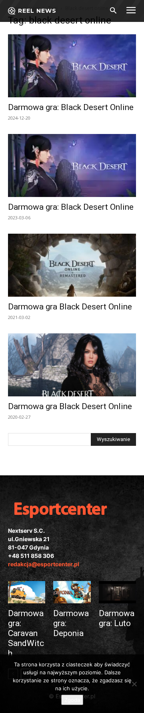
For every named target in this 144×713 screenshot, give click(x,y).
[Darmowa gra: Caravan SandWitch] (26, 592)
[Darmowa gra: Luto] (117, 592)
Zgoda (72, 700)
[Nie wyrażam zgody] (134, 684)
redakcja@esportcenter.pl (43, 564)
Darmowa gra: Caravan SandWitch (26, 633)
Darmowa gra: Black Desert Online (71, 107)
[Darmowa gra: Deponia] (71, 592)
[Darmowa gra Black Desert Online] (72, 265)
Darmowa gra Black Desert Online (70, 306)
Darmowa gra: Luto (116, 618)
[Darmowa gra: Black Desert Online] (72, 65)
